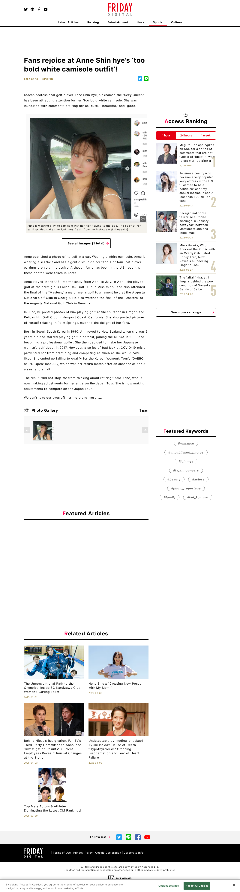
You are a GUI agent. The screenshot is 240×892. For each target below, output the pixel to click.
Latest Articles (68, 22)
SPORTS (47, 78)
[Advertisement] (86, 557)
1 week (206, 135)
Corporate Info (134, 852)
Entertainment (118, 22)
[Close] (234, 885)
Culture (176, 22)
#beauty (174, 479)
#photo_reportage (186, 488)
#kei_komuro (197, 497)
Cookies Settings (168, 885)
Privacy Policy (83, 852)
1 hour (166, 135)
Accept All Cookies (197, 885)
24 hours (186, 135)
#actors (198, 479)
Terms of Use (62, 852)
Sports (158, 22)
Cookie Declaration (108, 852)
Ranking (93, 22)
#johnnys (186, 461)
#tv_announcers (186, 470)
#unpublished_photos (186, 452)
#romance (186, 443)
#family (170, 497)
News (140, 22)
